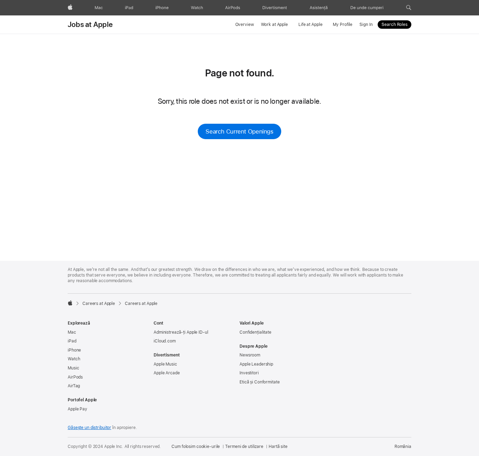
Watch (74, 358)
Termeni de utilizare (244, 446)
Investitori (249, 372)
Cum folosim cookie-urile (195, 446)
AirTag (74, 385)
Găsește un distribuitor (89, 427)
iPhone (74, 350)
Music (73, 368)
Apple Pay (77, 409)
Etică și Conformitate (259, 382)
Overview (244, 24)
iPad (72, 341)
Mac (72, 332)
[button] (408, 7)
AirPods (75, 377)
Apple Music (165, 364)
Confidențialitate (255, 332)
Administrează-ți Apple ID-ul (181, 332)
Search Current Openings (239, 131)
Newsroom (250, 355)
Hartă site (278, 446)
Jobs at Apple (90, 24)
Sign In (365, 24)
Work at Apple (274, 24)
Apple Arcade (167, 372)
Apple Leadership (256, 364)
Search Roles (394, 24)
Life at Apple (310, 24)
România (402, 446)
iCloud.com (165, 341)
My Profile (342, 24)
